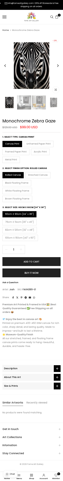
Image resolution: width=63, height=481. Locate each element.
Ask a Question (10, 282)
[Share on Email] (30, 297)
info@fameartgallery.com (20, 3)
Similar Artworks (12, 402)
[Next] (55, 65)
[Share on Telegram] (25, 297)
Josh (12, 289)
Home (5, 30)
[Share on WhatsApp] (34, 297)
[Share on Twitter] (17, 297)
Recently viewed (36, 402)
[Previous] (7, 65)
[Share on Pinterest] (21, 297)
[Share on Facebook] (13, 297)
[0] (56, 17)
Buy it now (32, 273)
